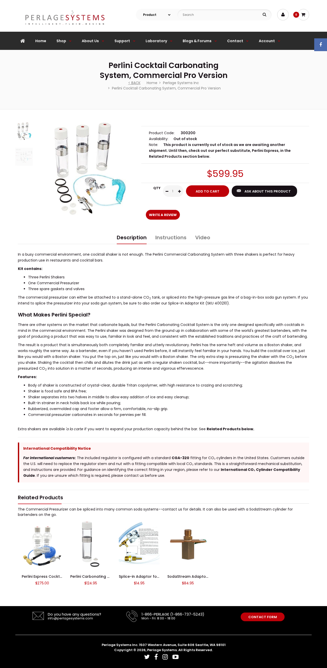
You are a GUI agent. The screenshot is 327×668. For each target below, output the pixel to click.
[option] (89, 168)
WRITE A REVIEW (163, 214)
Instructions (170, 237)
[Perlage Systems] (65, 28)
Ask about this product (267, 191)
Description (132, 237)
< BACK (134, 82)
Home (152, 82)
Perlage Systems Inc (181, 82)
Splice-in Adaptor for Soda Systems (152, 576)
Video (202, 237)
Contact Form (262, 617)
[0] (303, 14)
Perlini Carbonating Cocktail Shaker (103, 576)
